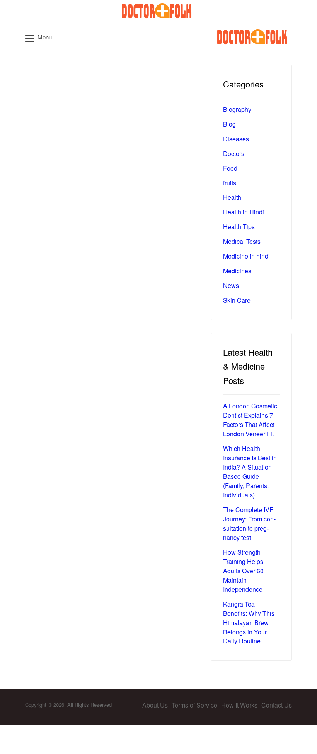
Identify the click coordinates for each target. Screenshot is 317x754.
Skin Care (237, 300)
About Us (155, 705)
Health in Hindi (243, 211)
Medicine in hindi (246, 256)
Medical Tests (242, 241)
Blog (229, 124)
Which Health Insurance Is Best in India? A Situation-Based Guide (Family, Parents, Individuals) (250, 471)
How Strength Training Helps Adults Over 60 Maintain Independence (243, 571)
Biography (237, 109)
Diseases (236, 138)
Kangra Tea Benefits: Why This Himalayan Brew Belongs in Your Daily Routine (248, 623)
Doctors (233, 153)
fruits (229, 182)
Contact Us (276, 705)
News (231, 285)
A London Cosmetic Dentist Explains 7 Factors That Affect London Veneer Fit (250, 419)
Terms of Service (194, 705)
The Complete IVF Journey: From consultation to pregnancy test (249, 523)
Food (230, 168)
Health (232, 197)
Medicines (237, 270)
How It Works (239, 705)
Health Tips (239, 226)
